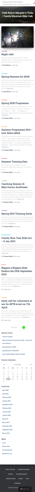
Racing (3, 264)
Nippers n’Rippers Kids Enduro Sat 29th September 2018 (16, 271)
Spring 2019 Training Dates (16, 213)
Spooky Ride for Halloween (10, 350)
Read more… (10, 88)
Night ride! (7, 54)
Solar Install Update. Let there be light (13, 354)
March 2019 (6, 422)
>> (31, 364)
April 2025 (5, 394)
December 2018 (7, 426)
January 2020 (6, 415)
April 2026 (5, 390)
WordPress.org (7, 453)
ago (14, 65)
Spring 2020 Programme (15, 103)
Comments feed (7, 450)
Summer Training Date (14, 161)
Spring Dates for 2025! (9, 347)
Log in (4, 443)
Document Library (21, 474)
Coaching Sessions (23, 469)
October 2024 (6, 401)
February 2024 (6, 408)
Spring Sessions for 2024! (15, 76)
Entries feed (6, 446)
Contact (10, 474)
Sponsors (17, 483)
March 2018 (6, 433)
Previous (14, 327)
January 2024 (6, 412)
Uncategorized (5, 235)
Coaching (4, 51)
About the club (10, 469)
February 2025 (6, 397)
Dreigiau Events (11, 478)
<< (4, 364)
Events (21, 478)
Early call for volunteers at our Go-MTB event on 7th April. (16, 304)
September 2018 (7, 429)
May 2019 (5, 419)
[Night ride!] (17, 37)
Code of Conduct (7, 336)
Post (27, 478)
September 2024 (7, 404)
